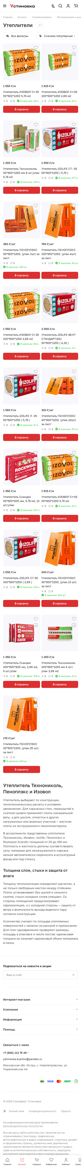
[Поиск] (60, 6)
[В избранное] (36, 48)
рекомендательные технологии (23, 1126)
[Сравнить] (36, 54)
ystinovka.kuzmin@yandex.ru (22, 1059)
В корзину (22, 109)
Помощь (9, 1029)
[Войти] (68, 6)
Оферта (66, 1111)
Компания (10, 1009)
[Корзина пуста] (76, 6)
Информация (12, 1019)
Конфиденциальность (42, 1111)
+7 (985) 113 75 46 (15, 1052)
